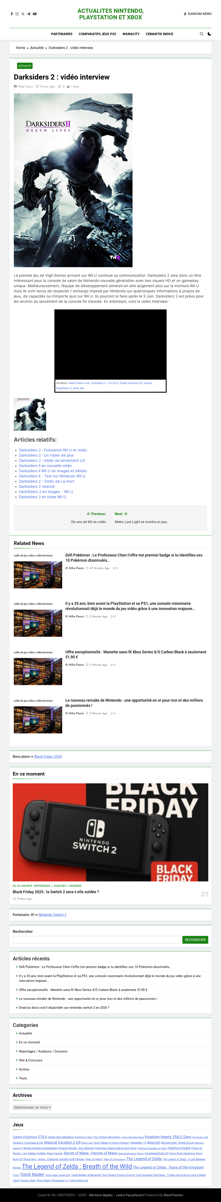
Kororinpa (197, 1137)
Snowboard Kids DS (157, 1153)
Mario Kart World (91, 1143)
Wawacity (131, 34)
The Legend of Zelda (144, 1159)
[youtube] (35, 14)
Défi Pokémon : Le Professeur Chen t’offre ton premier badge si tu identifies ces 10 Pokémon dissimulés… (95, 967)
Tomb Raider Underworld (86, 1175)
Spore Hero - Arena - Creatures (40, 1159)
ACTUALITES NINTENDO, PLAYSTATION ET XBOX (110, 14)
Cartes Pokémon (25, 1137)
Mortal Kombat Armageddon (40, 1148)
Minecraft (153, 1142)
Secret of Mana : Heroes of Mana (90, 1153)
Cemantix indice (159, 34)
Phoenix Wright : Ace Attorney (76, 1148)
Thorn (16, 1175)
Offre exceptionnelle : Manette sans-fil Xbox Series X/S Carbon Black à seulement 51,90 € (83, 990)
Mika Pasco (25, 86)
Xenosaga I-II (60, 1180)
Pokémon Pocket (179, 1148)
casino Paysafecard (130, 1195)
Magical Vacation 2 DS (62, 1142)
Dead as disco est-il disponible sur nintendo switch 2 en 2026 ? (64, 1008)
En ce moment (22, 886)
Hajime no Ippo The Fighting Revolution (97, 1137)
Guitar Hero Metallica (61, 1137)
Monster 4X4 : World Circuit (177, 1142)
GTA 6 (42, 1137)
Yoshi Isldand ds (78, 1180)
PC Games (145, 383)
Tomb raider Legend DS (57, 1175)
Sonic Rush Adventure (182, 1153)
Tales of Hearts (94, 1159)
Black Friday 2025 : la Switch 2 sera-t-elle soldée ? (56, 892)
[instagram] (17, 14)
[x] (23, 14)
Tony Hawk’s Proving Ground (118, 1175)
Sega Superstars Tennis (131, 1153)
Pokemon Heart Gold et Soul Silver (116, 1148)
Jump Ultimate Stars (133, 1137)
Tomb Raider (32, 1174)
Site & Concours (30, 1060)
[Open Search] (201, 34)
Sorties (24, 1069)
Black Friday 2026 (48, 757)
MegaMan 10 (138, 1142)
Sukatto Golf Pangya (71, 1159)
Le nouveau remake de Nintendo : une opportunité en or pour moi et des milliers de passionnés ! (88, 999)
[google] (29, 14)
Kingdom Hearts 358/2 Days (168, 1137)
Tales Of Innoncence (114, 1159)
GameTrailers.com (79, 383)
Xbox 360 (78, 388)
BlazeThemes (173, 1195)
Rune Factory (55, 1153)
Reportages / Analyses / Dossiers (57, 886)
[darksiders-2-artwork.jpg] (45, 414)
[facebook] (11, 14)
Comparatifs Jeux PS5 (97, 34)
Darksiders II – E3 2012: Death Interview (114, 383)
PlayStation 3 (64, 388)
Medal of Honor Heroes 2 (115, 1142)
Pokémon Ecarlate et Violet (152, 1148)
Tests (23, 1078)
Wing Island (44, 1180)
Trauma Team (28, 1180)
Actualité (25, 66)
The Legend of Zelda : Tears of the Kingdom (168, 1167)
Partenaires (61, 34)
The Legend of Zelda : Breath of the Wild (77, 1166)
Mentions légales (101, 1195)
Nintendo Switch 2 (52, 915)
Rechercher (23, 931)
